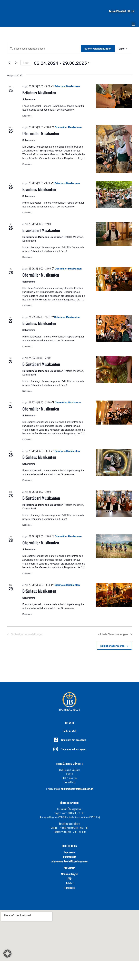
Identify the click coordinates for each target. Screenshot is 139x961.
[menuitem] (129, 11)
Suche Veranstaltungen (97, 48)
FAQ (69, 878)
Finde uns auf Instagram (73, 749)
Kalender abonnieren (112, 645)
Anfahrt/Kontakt (117, 11)
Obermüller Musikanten (40, 133)
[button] (133, 24)
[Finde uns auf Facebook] (55, 739)
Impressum (69, 852)
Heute (26, 62)
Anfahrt (70, 883)
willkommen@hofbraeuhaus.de (77, 789)
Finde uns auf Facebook (73, 740)
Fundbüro (69, 888)
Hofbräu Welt (69, 731)
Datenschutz (69, 857)
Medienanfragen (69, 874)
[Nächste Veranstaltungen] (16, 63)
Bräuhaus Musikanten (39, 92)
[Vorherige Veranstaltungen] (9, 63)
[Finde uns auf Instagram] (55, 749)
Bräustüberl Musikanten (41, 230)
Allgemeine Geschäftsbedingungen (69, 861)
